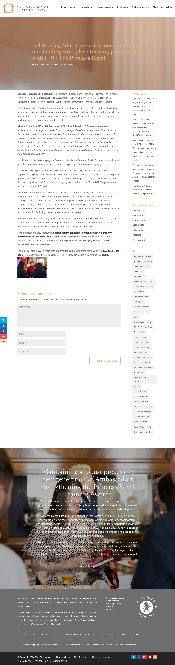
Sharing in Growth (140, 392)
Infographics (137, 230)
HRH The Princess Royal (143, 327)
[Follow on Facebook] (139, 657)
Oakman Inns (149, 367)
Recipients (121, 7)
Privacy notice (134, 634)
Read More (87, 566)
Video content (138, 240)
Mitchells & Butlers (140, 352)
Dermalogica (138, 272)
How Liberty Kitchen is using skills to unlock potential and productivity (143, 190)
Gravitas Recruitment (141, 307)
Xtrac (135, 432)
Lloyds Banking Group (142, 342)
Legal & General (140, 337)
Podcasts (136, 235)
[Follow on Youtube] (150, 657)
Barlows (149, 256)
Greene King (138, 312)
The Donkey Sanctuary (142, 412)
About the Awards (68, 7)
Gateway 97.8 (139, 302)
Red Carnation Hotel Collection (141, 380)
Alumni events (138, 210)
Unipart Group (139, 427)
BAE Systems (139, 256)
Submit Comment (107, 360)
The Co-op (148, 407)
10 (97, 583)
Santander (137, 387)
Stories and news (139, 7)
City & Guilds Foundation (53, 612)
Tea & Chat (138, 407)
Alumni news (138, 215)
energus (150, 287)
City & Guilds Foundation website (121, 645)
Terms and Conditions (73, 645)
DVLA (152, 282)
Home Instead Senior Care (143, 322)
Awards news (66, 64)
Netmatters (138, 367)
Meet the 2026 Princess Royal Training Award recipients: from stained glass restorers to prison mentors (143, 107)
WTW (149, 427)
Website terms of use (51, 645)
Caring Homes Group (141, 266)
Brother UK (148, 261)
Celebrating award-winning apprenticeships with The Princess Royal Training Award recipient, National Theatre (144, 173)
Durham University (140, 282)
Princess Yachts (139, 372)
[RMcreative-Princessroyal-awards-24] (32, 267)
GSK (147, 312)
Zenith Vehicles (145, 432)
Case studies (138, 225)
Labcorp (142, 332)
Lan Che (39, 64)
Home (24, 634)
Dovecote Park (139, 277)
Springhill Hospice (140, 397)
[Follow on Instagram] (144, 657)
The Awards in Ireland (94, 645)
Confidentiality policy (30, 645)
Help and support (103, 7)
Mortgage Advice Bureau (143, 357)
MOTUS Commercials (142, 362)
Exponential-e (139, 292)
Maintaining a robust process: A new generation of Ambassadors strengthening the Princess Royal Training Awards (144, 127)
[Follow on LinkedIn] (133, 657)
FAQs (155, 7)
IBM (135, 332)
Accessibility (166, 7)
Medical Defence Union (142, 347)
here (105, 255)
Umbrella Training (140, 422)
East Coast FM (139, 287)
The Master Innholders (142, 417)
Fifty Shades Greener (141, 297)
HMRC (136, 317)
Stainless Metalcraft (141, 402)
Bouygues (137, 261)
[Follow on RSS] (155, 657)
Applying (86, 7)
